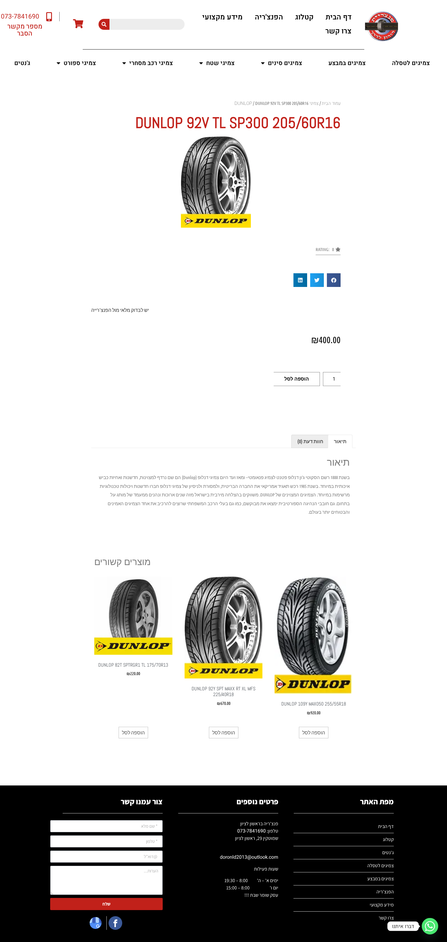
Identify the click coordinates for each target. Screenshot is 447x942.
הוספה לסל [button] (313, 732)
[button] (328, 251)
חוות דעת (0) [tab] (310, 441)
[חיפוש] (104, 24)
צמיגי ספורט (80, 63)
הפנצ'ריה (269, 17)
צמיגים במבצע (347, 63)
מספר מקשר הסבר (24, 30)
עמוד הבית (331, 103)
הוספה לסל (296, 379)
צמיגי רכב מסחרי (151, 63)
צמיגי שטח (220, 63)
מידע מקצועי (222, 17)
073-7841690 (251, 831)
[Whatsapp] (430, 926)
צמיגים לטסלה (411, 63)
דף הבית (339, 17)
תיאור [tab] (340, 441)
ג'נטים (22, 63)
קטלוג (304, 17)
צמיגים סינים (285, 63)
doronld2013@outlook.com (249, 857)
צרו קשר (338, 31)
